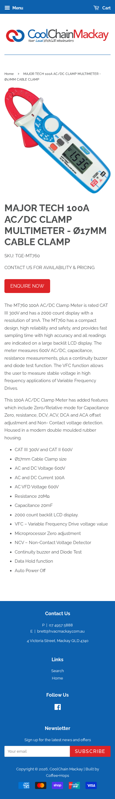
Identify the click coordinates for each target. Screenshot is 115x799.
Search (57, 671)
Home (9, 74)
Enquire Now (27, 286)
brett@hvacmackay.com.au (61, 631)
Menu (17, 8)
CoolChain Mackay (66, 769)
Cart (106, 8)
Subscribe (90, 751)
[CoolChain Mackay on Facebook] (57, 708)
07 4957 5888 (61, 625)
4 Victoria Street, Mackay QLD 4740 (57, 640)
